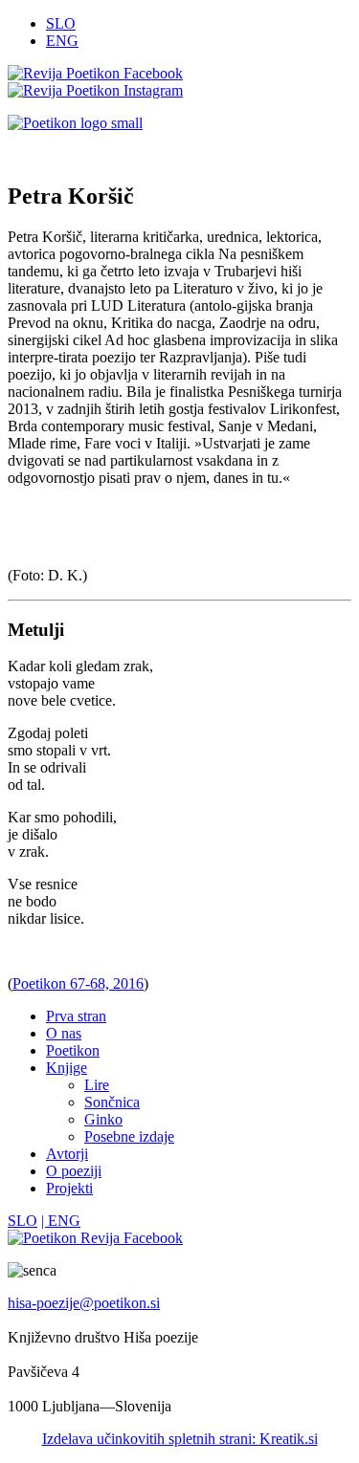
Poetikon (73, 1050)
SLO (61, 23)
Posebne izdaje (129, 1136)
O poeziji (73, 1171)
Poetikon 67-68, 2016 (78, 983)
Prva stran (76, 1016)
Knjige (66, 1067)
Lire (96, 1085)
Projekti (69, 1188)
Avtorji (67, 1154)
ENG (62, 41)
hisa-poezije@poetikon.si (84, 1303)
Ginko (103, 1119)
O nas (63, 1033)
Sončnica (112, 1102)
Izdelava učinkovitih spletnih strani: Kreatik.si (180, 1438)
